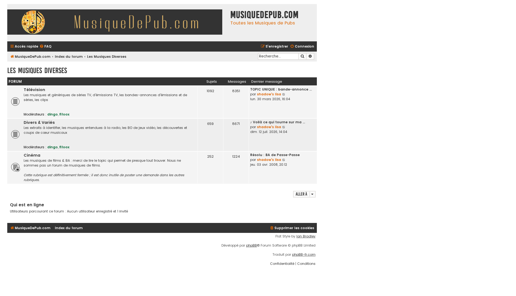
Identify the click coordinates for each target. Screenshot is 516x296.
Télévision (34, 89)
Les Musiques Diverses (37, 70)
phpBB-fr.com (304, 254)
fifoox (64, 114)
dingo (52, 114)
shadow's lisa (269, 94)
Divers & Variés (39, 122)
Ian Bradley (306, 236)
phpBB (251, 245)
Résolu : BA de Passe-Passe (275, 155)
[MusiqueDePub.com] (117, 22)
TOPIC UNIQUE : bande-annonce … (281, 89)
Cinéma (32, 155)
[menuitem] (45, 46)
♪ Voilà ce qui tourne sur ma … (277, 122)
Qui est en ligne (27, 205)
